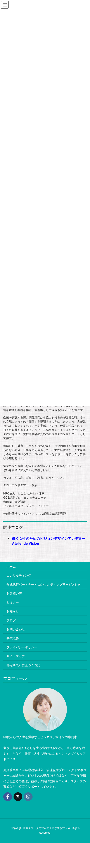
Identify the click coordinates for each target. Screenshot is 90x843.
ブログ (11, 620)
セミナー (13, 602)
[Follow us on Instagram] (28, 796)
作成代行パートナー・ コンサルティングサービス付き (44, 584)
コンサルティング (19, 575)
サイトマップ (16, 656)
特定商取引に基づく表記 (23, 665)
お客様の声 (14, 593)
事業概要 (13, 638)
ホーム (11, 566)
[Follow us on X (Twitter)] (18, 796)
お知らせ (13, 611)
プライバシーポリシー (22, 647)
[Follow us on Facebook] (7, 796)
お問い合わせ (16, 629)
